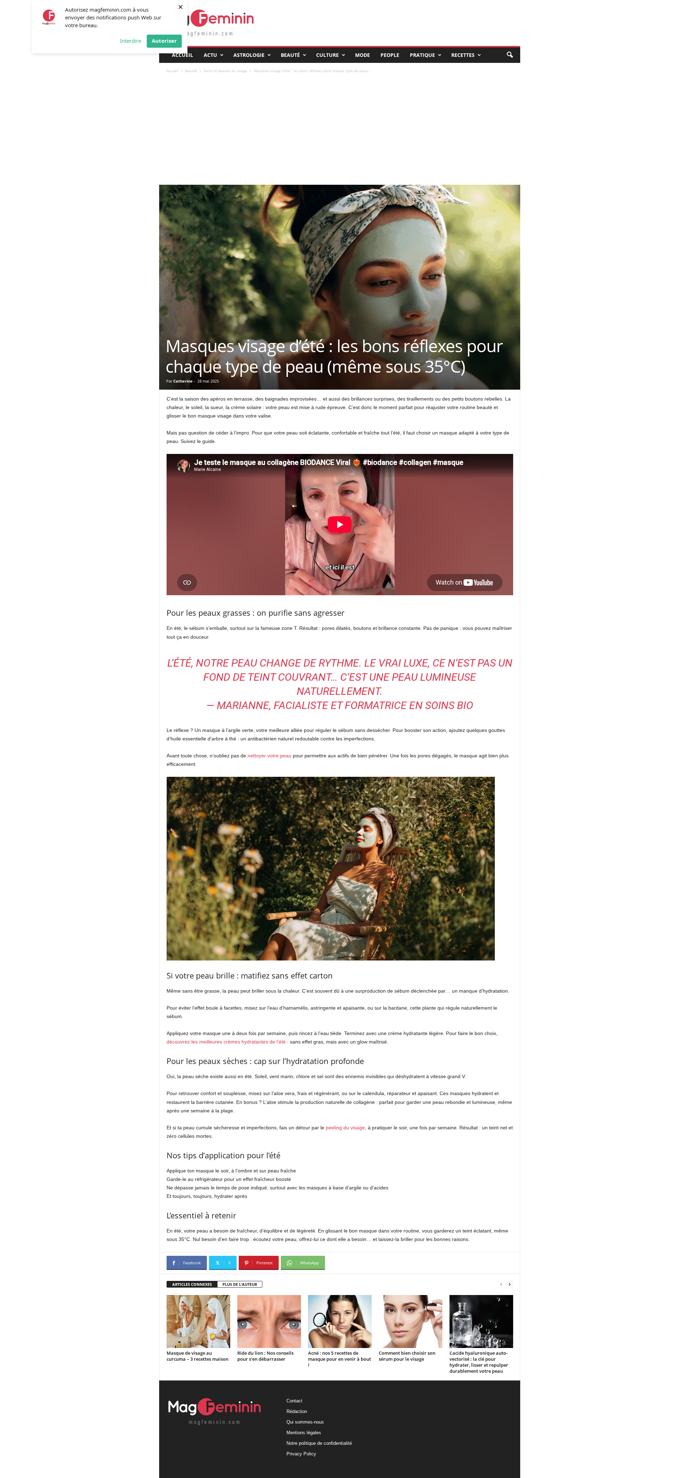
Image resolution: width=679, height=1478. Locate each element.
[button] (509, 55)
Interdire (130, 40)
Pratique (422, 55)
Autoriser (164, 40)
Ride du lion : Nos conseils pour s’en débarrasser (265, 1356)
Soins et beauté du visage (225, 70)
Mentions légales (303, 1432)
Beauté (290, 55)
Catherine (183, 381)
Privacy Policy (301, 1453)
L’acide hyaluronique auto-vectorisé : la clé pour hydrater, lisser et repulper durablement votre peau (478, 1362)
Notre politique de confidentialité (319, 1443)
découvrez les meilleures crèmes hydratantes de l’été (226, 1042)
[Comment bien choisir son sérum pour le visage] (410, 1321)
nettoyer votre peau (269, 755)
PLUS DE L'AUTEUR (239, 1284)
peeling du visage (345, 1127)
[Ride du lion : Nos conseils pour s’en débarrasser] (269, 1321)
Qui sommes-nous (305, 1422)
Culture (327, 55)
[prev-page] (501, 1284)
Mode (362, 55)
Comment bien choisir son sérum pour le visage (407, 1356)
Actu (210, 55)
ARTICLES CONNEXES (192, 1284)
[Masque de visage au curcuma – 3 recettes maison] (198, 1321)
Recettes (463, 55)
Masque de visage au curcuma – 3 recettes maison (197, 1356)
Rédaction (296, 1411)
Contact (294, 1400)
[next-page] (509, 1284)
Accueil (182, 55)
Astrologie (249, 55)
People (390, 55)
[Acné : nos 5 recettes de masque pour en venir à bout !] (340, 1321)
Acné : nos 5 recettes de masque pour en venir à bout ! (339, 1359)
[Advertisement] (339, 131)
